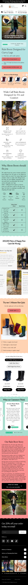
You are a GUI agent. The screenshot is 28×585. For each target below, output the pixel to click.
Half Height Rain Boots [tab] (14, 367)
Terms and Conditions (6, 579)
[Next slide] (27, 75)
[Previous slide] (24, 75)
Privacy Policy (17, 579)
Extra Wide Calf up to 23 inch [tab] (14, 360)
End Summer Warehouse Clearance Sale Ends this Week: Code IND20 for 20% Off (14, 1)
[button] (16, 394)
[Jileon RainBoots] (13, 6)
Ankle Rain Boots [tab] (14, 363)
